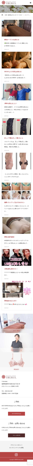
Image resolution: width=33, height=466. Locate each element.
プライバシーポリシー (16, 445)
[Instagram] (16, 454)
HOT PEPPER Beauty (16, 413)
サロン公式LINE (16, 435)
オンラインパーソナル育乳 (16, 447)
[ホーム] (2, 15)
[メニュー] (30, 2)
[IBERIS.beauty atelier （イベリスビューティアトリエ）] (9, 2)
